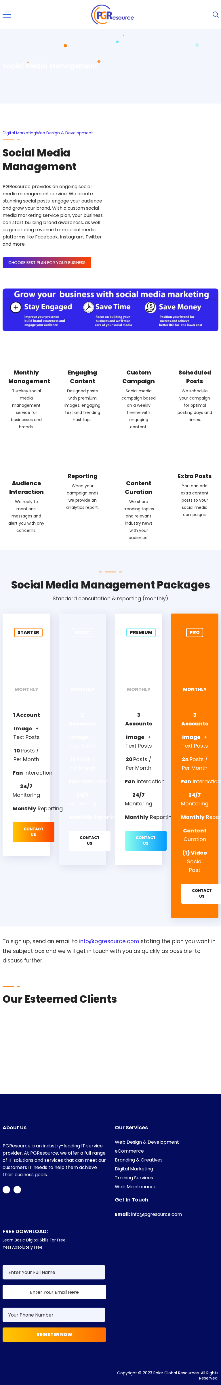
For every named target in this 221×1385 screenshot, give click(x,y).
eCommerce (129, 1151)
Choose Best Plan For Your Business (46, 262)
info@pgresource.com (109, 941)
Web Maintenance (136, 1186)
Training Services (134, 1177)
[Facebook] (6, 1189)
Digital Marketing (19, 133)
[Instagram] (17, 1189)
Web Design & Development (64, 133)
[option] (107, 1032)
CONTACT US (33, 832)
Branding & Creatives (139, 1160)
